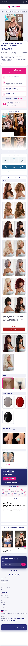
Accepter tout (14, 329)
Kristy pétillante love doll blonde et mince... (20, 549)
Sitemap (19, 628)
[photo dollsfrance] (8, 122)
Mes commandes (4, 580)
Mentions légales (19, 627)
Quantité (4, 471)
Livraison (3, 602)
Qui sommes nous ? (5, 597)
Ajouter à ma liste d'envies (11, 482)
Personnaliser (14, 323)
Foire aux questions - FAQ (6, 599)
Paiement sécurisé (4, 606)
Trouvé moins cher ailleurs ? (14, 98)
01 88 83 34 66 (11, 104)
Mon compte (4, 577)
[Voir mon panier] (23, 1)
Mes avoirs (3, 582)
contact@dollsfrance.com (11, 620)
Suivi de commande (5, 607)
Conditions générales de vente (9, 627)
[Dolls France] (14, 6)
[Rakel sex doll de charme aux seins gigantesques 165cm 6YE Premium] (7, 539)
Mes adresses (4, 584)
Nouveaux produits (4, 595)
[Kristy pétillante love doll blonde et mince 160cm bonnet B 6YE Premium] (20, 539)
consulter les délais (11, 512)
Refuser (14, 326)
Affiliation (15, 628)
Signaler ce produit (6, 63)
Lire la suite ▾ (4, 62)
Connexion (20, 1)
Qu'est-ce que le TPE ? (5, 600)
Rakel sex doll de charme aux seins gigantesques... (7, 549)
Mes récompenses (5, 589)
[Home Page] (2, 12)
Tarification (3, 604)
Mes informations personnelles (7, 586)
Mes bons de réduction (6, 587)
